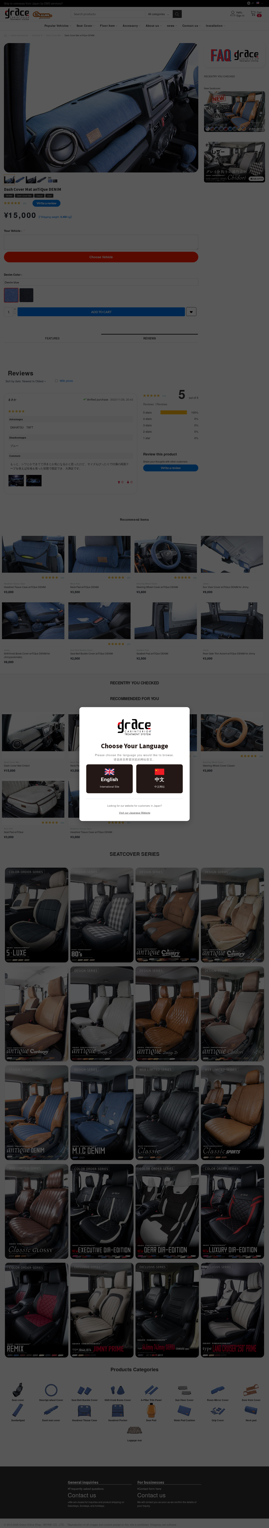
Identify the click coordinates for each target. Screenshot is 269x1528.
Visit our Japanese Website (134, 813)
